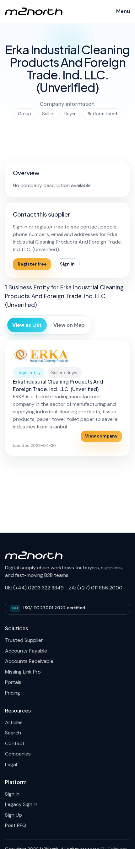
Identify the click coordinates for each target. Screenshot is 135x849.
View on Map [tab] (69, 325)
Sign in (67, 264)
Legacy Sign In (21, 804)
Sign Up (13, 815)
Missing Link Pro (23, 672)
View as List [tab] (27, 325)
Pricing (12, 693)
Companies (18, 753)
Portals (13, 682)
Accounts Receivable (29, 661)
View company (101, 436)
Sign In (12, 794)
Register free (32, 264)
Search (13, 732)
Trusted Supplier (24, 640)
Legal (11, 764)
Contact (14, 743)
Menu (123, 11)
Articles (14, 722)
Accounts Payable (26, 650)
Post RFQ (15, 825)
